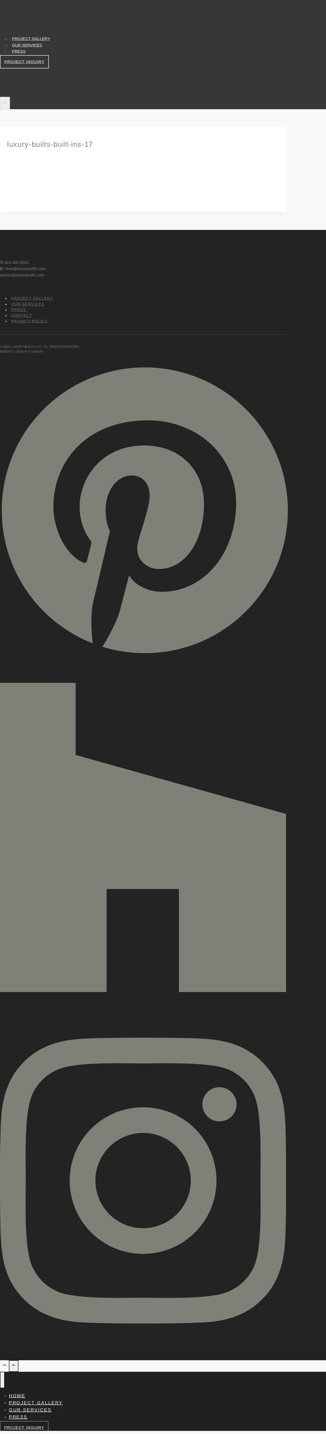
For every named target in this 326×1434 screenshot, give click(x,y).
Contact (21, 315)
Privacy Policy (29, 321)
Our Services (27, 45)
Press (19, 51)
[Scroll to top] (4, 1366)
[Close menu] (2, 1380)
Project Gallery (31, 39)
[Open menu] (5, 103)
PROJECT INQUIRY (24, 62)
